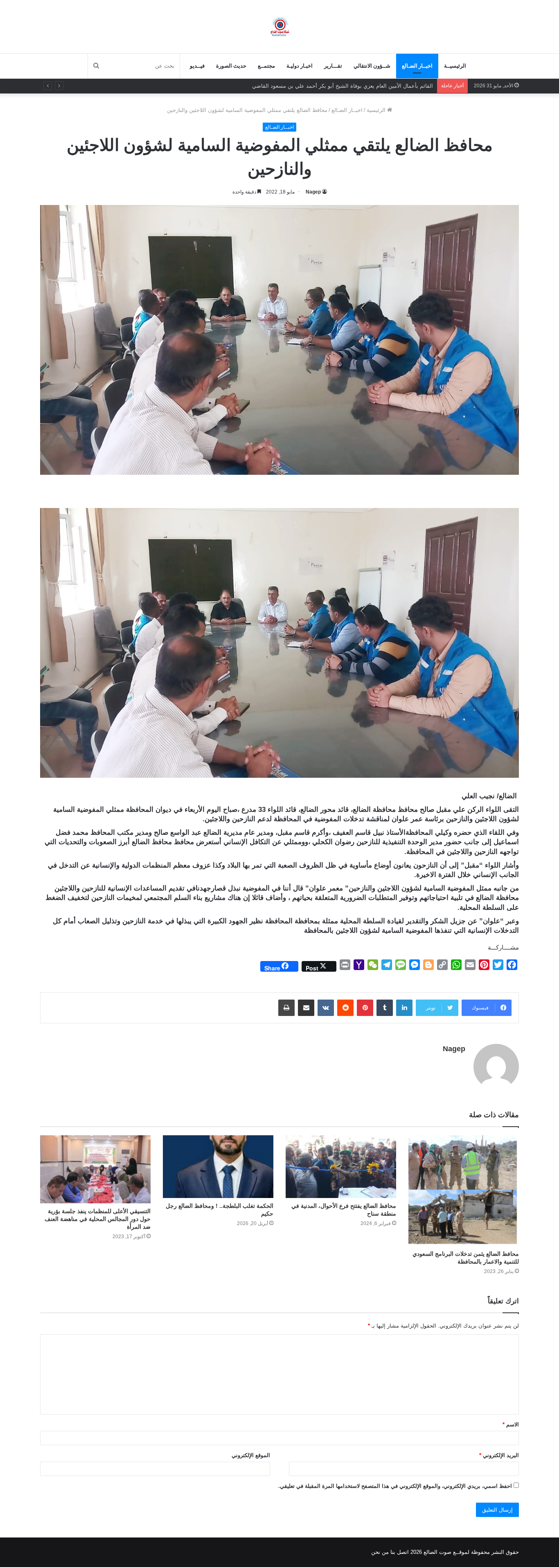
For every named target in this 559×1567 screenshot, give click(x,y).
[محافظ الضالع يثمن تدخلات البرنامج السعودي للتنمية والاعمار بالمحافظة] (463, 1190)
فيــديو (197, 66)
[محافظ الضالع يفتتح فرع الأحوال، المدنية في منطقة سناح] (341, 1166)
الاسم (511, 1424)
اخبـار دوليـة (299, 66)
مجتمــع (266, 66)
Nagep (313, 192)
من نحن (380, 1552)
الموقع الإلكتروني (251, 1455)
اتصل (403, 1552)
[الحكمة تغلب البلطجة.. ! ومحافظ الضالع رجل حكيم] (218, 1166)
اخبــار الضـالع (417, 66)
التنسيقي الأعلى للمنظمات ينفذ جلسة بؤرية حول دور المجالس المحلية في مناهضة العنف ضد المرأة (98, 1219)
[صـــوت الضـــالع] (280, 26)
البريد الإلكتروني (499, 1455)
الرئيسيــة (455, 66)
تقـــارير (333, 66)
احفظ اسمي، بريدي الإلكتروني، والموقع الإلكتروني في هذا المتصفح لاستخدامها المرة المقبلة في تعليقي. (395, 1486)
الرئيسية (377, 110)
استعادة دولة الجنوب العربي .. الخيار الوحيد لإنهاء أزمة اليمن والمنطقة (354, 86)
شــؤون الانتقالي (372, 66)
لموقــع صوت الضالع (445, 1552)
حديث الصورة (231, 66)
